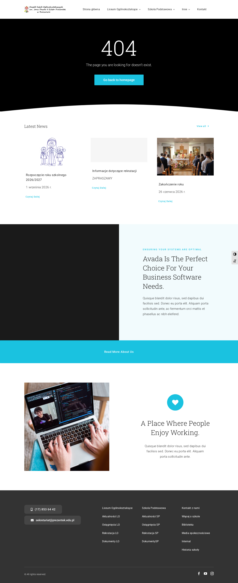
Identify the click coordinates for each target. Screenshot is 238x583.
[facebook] (199, 573)
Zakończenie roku (171, 184)
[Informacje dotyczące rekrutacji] (119, 150)
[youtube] (205, 573)
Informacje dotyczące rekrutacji (114, 171)
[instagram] (212, 573)
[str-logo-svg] (45, 7)
